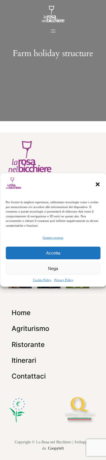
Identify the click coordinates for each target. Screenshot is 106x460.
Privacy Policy (63, 280)
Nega (53, 268)
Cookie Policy (42, 280)
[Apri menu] (53, 31)
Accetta (53, 253)
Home (21, 313)
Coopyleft (56, 448)
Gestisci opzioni (53, 237)
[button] (97, 184)
